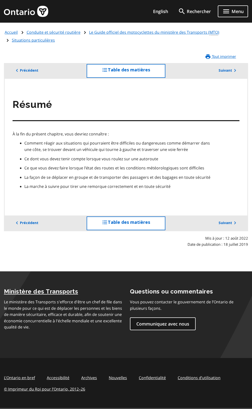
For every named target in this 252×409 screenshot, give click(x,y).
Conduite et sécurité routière (53, 32)
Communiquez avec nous (162, 324)
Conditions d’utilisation (199, 377)
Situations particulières (33, 40)
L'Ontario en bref (19, 377)
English (160, 11)
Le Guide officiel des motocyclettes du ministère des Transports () (154, 32)
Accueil (11, 32)
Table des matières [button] (136, 72)
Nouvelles (118, 377)
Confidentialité (152, 377)
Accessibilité (58, 377)
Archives (89, 377)
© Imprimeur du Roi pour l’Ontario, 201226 (44, 389)
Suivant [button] (225, 70)
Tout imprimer (223, 56)
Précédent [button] (29, 70)
